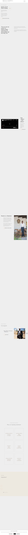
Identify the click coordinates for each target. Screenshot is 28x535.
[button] (1, 333)
